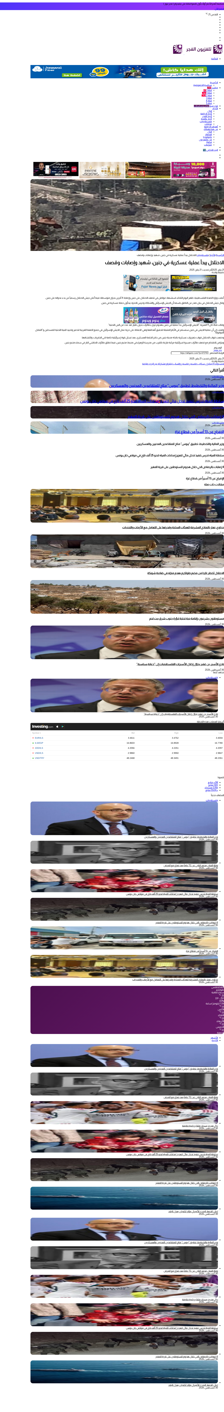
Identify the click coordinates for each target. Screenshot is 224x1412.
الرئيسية (214, 82)
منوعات (208, 144)
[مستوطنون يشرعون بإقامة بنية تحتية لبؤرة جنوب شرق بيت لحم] (127, 613)
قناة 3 (209, 98)
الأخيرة (215, 1040)
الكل (209, 111)
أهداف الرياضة (211, 126)
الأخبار (215, 108)
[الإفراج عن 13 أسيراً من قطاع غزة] (124, 948)
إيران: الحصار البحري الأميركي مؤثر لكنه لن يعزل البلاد (193, 1211)
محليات (208, 124)
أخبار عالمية (206, 119)
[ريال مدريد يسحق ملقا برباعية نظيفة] (124, 1123)
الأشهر (214, 1037)
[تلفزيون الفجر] (184, 53)
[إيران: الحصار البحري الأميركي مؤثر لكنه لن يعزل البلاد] (124, 1208)
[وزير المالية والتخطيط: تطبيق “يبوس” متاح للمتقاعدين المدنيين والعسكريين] (124, 1066)
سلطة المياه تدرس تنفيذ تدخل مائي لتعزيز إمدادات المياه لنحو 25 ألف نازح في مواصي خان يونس (152, 401)
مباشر (212, 87)
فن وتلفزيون (205, 139)
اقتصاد (208, 134)
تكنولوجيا (207, 137)
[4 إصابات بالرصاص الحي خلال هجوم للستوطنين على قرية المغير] (124, 920)
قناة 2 (207, 95)
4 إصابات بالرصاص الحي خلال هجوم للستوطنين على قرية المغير (175, 416)
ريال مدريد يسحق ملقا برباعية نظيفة (200, 1125)
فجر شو (206, 106)
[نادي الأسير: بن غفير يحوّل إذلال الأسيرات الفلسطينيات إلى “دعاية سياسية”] (127, 658)
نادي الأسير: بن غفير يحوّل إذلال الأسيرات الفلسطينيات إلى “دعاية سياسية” (180, 664)
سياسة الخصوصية (202, 85)
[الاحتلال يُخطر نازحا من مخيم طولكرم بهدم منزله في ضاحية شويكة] (127, 567)
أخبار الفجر (207, 116)
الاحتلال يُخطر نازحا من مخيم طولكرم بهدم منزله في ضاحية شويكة (185, 573)
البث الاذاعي (210, 150)
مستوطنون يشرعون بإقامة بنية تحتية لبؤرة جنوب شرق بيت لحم (186, 618)
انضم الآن (219, 8)
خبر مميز (217, 350)
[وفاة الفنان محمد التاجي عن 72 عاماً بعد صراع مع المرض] (124, 863)
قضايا (209, 142)
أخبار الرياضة (206, 113)
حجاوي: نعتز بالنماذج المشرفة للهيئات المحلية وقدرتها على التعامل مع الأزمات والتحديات (173, 527)
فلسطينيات (206, 121)
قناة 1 (207, 90)
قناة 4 (209, 100)
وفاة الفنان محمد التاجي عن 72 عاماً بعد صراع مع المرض (191, 865)
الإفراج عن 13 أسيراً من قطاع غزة (199, 432)
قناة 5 (209, 103)
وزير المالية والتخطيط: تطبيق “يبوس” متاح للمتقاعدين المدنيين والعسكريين (166, 386)
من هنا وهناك (211, 129)
